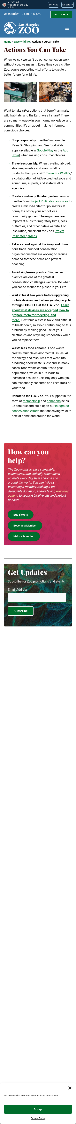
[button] (70, 1088)
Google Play (45, 150)
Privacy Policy (38, 1118)
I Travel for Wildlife (57, 173)
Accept (38, 1109)
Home (7, 41)
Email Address (17, 589)
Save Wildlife (21, 41)
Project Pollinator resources (49, 201)
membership (31, 401)
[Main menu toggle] (67, 28)
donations (54, 401)
